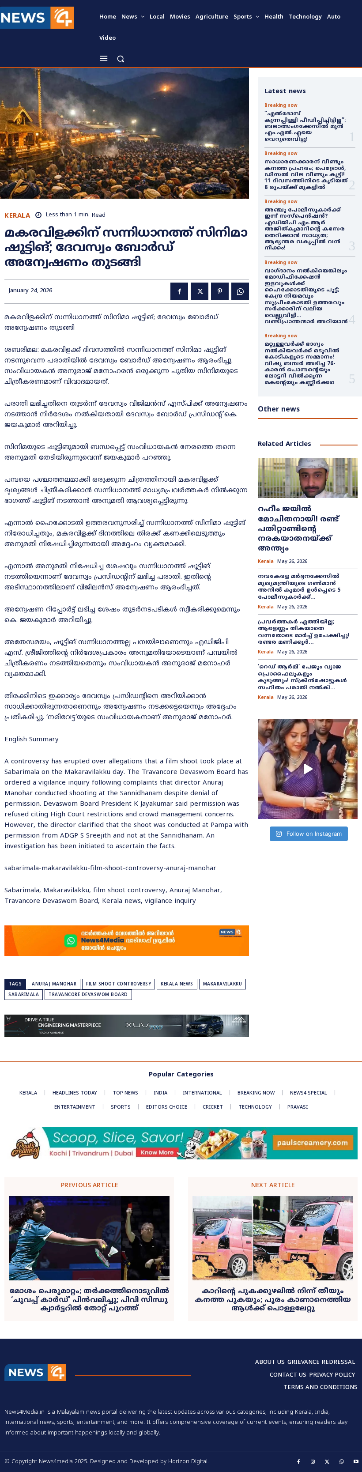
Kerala (17, 216)
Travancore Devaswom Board (88, 995)
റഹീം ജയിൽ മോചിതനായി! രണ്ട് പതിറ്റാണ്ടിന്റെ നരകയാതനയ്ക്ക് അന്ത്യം (298, 529)
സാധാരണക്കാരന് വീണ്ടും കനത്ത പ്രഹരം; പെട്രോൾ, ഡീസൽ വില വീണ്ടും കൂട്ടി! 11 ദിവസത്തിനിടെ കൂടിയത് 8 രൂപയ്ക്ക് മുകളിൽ (305, 175)
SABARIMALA (23, 995)
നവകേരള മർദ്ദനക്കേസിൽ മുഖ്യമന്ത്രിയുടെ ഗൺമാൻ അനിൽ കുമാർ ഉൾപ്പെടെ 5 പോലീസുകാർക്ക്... (299, 587)
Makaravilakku (222, 984)
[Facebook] (179, 291)
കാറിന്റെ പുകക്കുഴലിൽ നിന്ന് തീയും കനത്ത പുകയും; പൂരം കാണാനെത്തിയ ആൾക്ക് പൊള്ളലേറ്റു (273, 1300)
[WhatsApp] (240, 291)
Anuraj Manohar (54, 984)
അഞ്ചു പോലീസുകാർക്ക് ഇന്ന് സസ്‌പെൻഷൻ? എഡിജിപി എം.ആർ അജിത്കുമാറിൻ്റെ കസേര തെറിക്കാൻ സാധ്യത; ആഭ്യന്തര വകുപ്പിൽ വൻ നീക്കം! (304, 229)
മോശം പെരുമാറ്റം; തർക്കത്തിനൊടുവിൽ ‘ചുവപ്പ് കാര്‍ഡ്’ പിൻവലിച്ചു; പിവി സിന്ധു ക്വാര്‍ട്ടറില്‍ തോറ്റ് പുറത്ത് (89, 1300)
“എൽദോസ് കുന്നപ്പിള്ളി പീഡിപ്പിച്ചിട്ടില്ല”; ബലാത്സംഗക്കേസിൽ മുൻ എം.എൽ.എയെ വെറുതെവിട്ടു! (306, 127)
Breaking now (281, 106)
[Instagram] (313, 1462)
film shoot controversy (118, 984)
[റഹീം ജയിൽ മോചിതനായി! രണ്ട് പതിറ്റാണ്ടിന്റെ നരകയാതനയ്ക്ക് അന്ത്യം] (308, 478)
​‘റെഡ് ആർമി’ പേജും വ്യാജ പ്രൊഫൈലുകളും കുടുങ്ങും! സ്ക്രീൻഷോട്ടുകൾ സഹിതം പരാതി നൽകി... (302, 677)
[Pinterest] (220, 291)
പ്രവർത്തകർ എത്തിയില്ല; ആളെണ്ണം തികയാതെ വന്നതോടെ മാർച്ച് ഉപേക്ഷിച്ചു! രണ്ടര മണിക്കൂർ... (304, 632)
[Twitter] (199, 291)
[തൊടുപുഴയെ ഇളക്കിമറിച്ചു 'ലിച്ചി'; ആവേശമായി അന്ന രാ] (308, 769)
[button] (120, 58)
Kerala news (177, 984)
